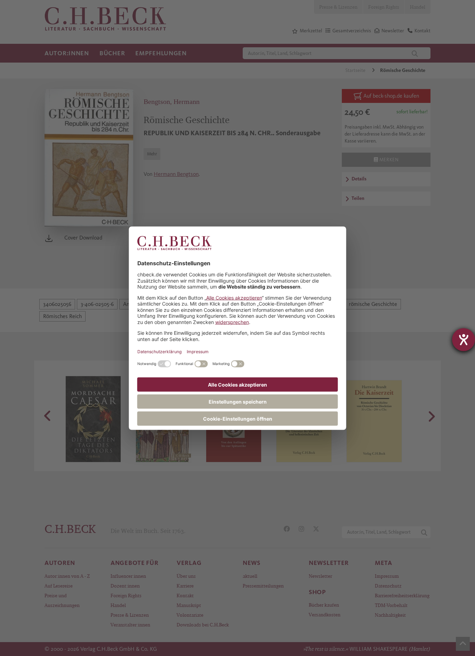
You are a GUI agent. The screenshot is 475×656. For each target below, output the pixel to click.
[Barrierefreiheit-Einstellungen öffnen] (463, 339)
